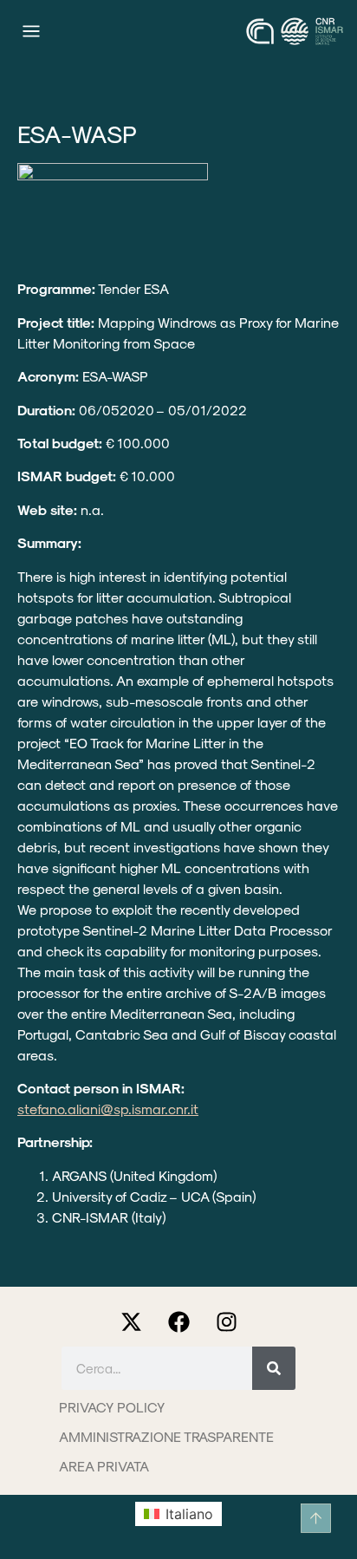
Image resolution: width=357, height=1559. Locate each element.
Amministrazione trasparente (166, 1436)
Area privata (104, 1466)
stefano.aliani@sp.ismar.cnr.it (107, 1108)
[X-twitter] (131, 1322)
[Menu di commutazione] (31, 31)
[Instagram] (226, 1322)
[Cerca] (273, 1368)
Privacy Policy (112, 1407)
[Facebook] (178, 1322)
